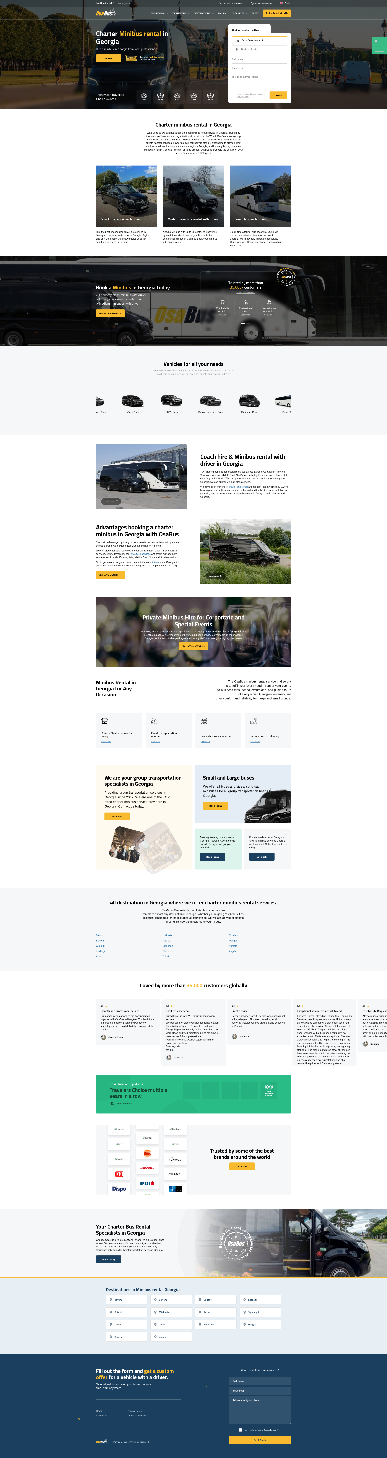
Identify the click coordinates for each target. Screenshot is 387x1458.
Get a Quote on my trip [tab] (252, 40)
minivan (154, 562)
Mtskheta (167, 935)
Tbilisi (166, 951)
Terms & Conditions (137, 1415)
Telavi (166, 956)
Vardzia (233, 946)
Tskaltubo (234, 935)
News (99, 1411)
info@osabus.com (264, 3)
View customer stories (245, 293)
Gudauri (100, 946)
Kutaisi (99, 956)
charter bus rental (238, 487)
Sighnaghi (168, 946)
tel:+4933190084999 (234, 3)
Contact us (101, 1415)
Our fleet (222, 315)
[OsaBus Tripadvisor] (379, 45)
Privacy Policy (243, 96)
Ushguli (233, 940)
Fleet (255, 13)
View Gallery (109, 501)
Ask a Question (125, 3)
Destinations (202, 13)
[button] (243, 323)
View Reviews (124, 1103)
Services (238, 13)
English (288, 3)
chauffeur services (141, 554)
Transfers (179, 13)
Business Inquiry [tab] (249, 49)
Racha (166, 940)
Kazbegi (100, 951)
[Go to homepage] (106, 12)
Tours (222, 13)
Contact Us (268, 315)
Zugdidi (233, 951)
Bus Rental (158, 13)
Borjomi (100, 940)
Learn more (246, 315)
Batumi (100, 935)
